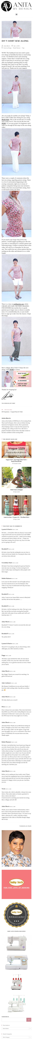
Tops (23, 48)
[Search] (28, 1020)
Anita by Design (7, 48)
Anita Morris (7, 46)
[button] (16, 14)
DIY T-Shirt (12, 403)
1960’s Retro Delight (16, 490)
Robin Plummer (6, 742)
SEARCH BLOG (5, 1016)
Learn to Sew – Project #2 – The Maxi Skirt (16, 517)
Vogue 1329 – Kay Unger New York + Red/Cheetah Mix (16, 460)
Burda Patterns (16, 48)
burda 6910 (6, 403)
